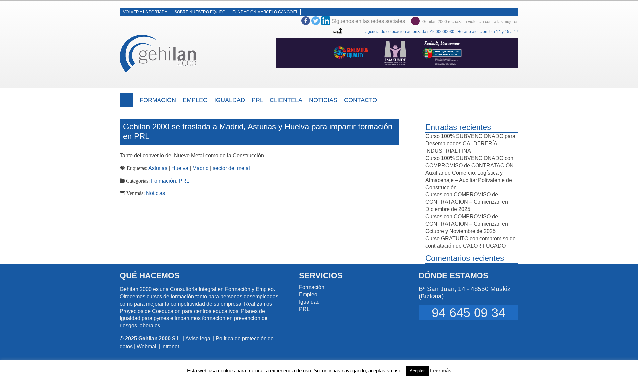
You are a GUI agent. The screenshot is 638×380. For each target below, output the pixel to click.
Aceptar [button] (417, 370)
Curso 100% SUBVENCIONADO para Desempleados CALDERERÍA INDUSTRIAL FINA (470, 143)
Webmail (147, 346)
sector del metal (231, 168)
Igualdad (229, 100)
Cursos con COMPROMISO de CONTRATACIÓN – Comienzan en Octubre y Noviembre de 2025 (466, 224)
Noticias (323, 100)
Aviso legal (198, 338)
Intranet (170, 346)
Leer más (440, 370)
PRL (257, 100)
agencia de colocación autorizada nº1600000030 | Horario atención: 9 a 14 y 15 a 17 (441, 31)
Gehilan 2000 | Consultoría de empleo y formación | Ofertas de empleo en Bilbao (159, 54)
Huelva (179, 168)
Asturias (157, 168)
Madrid (200, 168)
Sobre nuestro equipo (199, 12)
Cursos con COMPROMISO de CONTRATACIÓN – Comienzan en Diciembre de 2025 (466, 202)
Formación (158, 100)
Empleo (195, 100)
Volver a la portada (145, 12)
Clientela (286, 100)
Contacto (360, 100)
